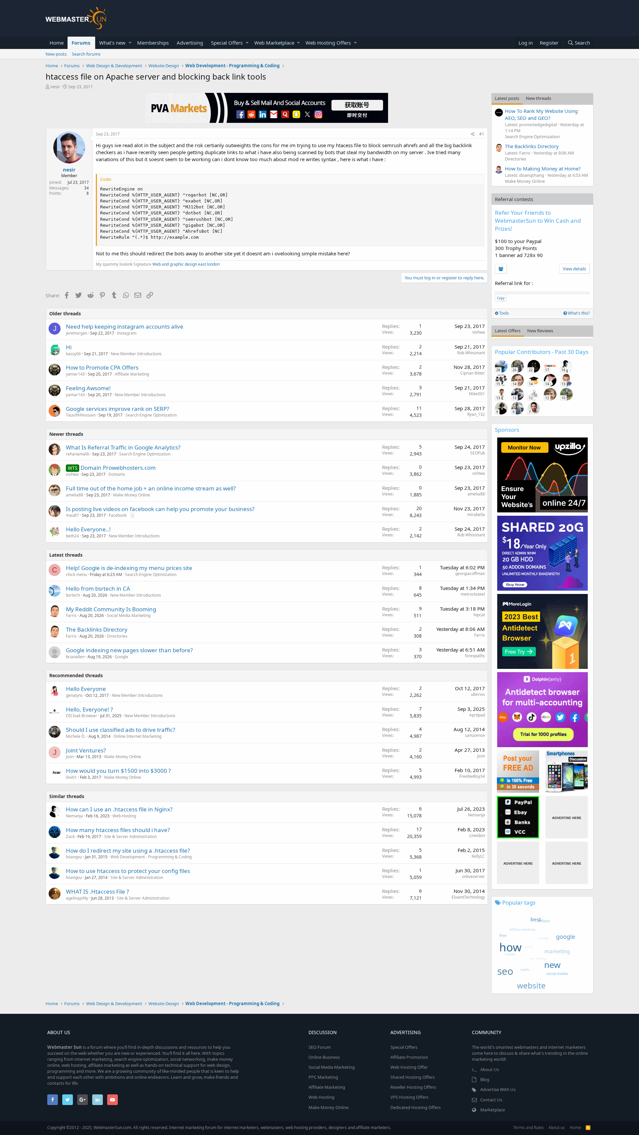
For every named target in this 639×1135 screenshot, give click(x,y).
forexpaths (475, 656)
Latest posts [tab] (507, 98)
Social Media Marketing (128, 615)
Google (121, 657)
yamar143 (75, 374)
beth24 (72, 536)
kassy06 (73, 354)
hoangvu (74, 857)
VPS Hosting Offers (409, 1097)
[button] (130, 43)
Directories (117, 636)
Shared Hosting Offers (412, 1077)
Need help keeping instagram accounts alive (124, 326)
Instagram (126, 333)
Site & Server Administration (130, 836)
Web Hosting (124, 816)
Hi (69, 347)
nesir (55, 87)
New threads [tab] (538, 98)
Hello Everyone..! (88, 529)
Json (70, 756)
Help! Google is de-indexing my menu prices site (129, 568)
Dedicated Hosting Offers (415, 1107)
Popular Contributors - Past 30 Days (541, 352)
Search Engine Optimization (151, 415)
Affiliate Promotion (409, 1057)
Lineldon (477, 835)
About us (556, 1127)
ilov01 (71, 777)
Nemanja (74, 816)
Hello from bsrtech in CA (98, 588)
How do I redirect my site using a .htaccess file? (128, 850)
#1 (481, 134)
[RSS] (588, 1127)
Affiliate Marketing (132, 374)
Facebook (117, 515)
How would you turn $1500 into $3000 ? (118, 770)
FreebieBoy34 (472, 776)
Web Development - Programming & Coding (151, 857)
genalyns (74, 695)
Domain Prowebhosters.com (118, 467)
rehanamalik (77, 454)
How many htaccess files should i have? (118, 830)
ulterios (478, 694)
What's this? (578, 313)
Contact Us (491, 1100)
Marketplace (492, 1110)
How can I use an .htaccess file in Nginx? (119, 809)
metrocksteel (473, 594)
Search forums (86, 54)
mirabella (476, 514)
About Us (489, 1069)
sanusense (475, 735)
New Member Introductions (136, 354)
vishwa (478, 332)
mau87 (72, 515)
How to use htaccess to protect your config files (128, 871)
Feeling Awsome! (88, 388)
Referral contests (514, 199)
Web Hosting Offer (409, 1067)
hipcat (479, 615)
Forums (81, 42)
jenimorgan (76, 333)
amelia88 (74, 495)
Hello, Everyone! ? (89, 709)
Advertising (190, 42)
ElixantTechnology (468, 897)
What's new (112, 42)
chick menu (76, 574)
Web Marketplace (274, 42)
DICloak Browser (81, 715)
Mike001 (477, 394)
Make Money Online (131, 495)
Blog (484, 1079)
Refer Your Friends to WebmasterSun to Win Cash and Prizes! (538, 220)
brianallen (75, 657)
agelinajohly (77, 898)
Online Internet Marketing (137, 736)
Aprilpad (477, 715)
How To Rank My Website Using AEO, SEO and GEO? (541, 114)
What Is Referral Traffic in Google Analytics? (123, 447)
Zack (70, 836)
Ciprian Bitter (472, 373)
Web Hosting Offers (328, 42)
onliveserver (473, 876)
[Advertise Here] (566, 817)
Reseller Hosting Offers (413, 1087)
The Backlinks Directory (96, 629)
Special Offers (227, 42)
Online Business (324, 1057)
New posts (56, 54)
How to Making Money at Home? (543, 168)
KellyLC (478, 856)
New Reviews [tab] (540, 331)
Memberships (153, 42)
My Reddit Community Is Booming (111, 609)
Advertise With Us (498, 1089)
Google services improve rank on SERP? (117, 409)
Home (57, 42)
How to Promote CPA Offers (102, 367)
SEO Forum (320, 1047)
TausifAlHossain (81, 415)
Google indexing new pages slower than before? (129, 650)
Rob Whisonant (471, 353)
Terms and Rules (528, 1127)
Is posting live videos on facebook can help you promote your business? (160, 509)
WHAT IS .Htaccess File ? (97, 891)
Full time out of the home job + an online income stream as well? (151, 488)
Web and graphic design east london (186, 264)
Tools (503, 313)
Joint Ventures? (86, 750)
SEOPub (477, 453)
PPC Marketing (323, 1077)
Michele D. (76, 736)
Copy (501, 298)
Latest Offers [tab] (508, 331)
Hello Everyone (86, 689)
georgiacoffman (470, 573)
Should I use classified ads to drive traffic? (120, 729)
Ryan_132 (476, 414)
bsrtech (73, 595)
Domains (116, 474)
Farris (71, 615)
